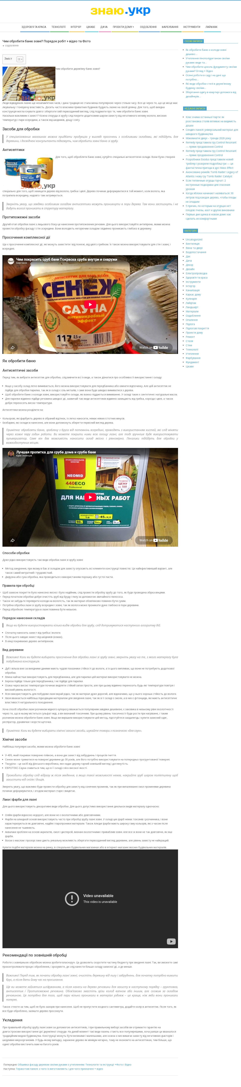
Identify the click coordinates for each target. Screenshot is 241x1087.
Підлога (190, 324)
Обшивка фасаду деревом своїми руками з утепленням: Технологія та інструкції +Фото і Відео (74, 1064)
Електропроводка (196, 273)
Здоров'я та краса (196, 277)
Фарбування (193, 358)
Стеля (189, 341)
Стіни (189, 345)
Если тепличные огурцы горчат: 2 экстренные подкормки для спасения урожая (208, 185)
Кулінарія (191, 298)
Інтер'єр (190, 286)
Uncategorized (194, 239)
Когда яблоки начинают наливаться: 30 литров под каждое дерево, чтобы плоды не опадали (211, 197)
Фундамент (192, 362)
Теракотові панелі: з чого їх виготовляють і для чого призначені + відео (59, 1068)
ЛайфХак (191, 303)
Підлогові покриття (197, 328)
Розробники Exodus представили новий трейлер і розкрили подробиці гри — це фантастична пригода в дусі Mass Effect (209, 163)
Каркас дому (193, 294)
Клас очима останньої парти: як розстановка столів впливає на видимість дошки (211, 121)
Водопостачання (196, 252)
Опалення (192, 319)
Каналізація (193, 290)
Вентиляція (192, 243)
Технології (192, 349)
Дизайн (190, 269)
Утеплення (192, 353)
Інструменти (193, 281)
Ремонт (190, 336)
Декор (189, 264)
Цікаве (190, 366)
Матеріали (192, 311)
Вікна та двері (194, 248)
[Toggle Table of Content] (18, 59)
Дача (189, 260)
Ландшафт (192, 307)
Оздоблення (12, 45)
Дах (188, 256)
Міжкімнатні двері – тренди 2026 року (208, 138)
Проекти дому (194, 332)
